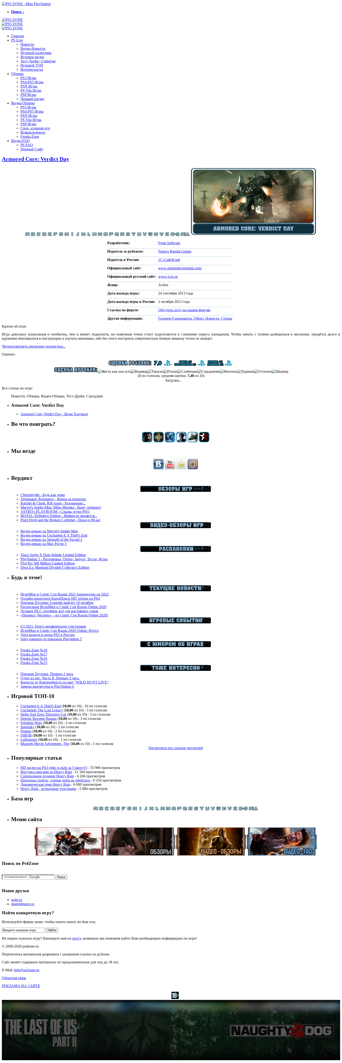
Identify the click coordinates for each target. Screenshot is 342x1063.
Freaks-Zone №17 (33, 654)
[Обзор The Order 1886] (158, 441)
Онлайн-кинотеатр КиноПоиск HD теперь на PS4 (60, 598)
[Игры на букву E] (49, 235)
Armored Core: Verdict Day (35, 159)
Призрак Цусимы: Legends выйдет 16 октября (56, 603)
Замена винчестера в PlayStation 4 (47, 686)
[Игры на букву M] (94, 235)
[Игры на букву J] (77, 235)
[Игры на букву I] (72, 235)
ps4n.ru (16, 900)
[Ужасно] (156, 371)
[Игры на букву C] (38, 235)
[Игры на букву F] (55, 235)
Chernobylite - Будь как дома (42, 495)
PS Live (17, 40)
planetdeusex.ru (22, 904)
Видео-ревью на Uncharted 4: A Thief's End (53, 535)
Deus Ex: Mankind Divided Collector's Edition (54, 567)
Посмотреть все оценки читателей (175, 748)
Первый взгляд (32, 99)
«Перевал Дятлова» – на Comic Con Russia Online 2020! (64, 615)
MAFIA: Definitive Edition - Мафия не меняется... (58, 516)
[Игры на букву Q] (116, 235)
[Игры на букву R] (122, 235)
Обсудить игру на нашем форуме (184, 310)
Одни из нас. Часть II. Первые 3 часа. (50, 678)
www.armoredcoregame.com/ (180, 268)
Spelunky (27, 727)
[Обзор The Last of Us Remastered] (147, 441)
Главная (17, 36)
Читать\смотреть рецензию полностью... (34, 346)
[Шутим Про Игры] (175, 646)
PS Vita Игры (30, 90)
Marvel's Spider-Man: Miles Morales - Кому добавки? (60, 507)
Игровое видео (32, 57)
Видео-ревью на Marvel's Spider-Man (49, 531)
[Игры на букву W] (150, 235)
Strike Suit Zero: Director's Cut (43, 714)
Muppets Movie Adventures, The (44, 744)
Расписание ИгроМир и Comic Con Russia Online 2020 (63, 607)
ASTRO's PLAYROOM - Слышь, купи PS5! (55, 512)
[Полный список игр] (185, 235)
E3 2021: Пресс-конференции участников (53, 626)
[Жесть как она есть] (114, 371)
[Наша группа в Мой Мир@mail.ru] (193, 468)
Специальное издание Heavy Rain (47, 776)
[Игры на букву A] (27, 235)
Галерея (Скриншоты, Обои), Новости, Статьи (195, 318)
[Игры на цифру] (175, 235)
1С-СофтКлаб (169, 260)
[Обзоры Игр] (175, 491)
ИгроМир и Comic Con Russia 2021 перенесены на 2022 (64, 594)
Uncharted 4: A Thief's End (40, 706)
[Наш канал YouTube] (170, 468)
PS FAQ (26, 145)
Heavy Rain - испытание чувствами (48, 789)
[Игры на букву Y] (161, 235)
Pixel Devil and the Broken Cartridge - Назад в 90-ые (60, 520)
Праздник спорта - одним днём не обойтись (55, 780)
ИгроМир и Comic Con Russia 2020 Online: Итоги (59, 631)
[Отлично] (263, 371)
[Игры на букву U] (139, 235)
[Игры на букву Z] (167, 235)
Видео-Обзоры (23, 103)
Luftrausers (28, 739)
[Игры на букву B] (33, 235)
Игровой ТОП (31, 65)
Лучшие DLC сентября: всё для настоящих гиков (59, 611)
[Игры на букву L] (89, 235)
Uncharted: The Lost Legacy (41, 710)
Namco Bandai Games (174, 251)
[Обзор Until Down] (170, 441)
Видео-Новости (32, 49)
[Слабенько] (187, 371)
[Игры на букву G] (61, 235)
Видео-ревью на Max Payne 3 (43, 544)
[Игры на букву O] (105, 235)
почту (76, 938)
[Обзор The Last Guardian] (193, 441)
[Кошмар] (139, 371)
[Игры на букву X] (156, 235)
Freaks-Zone (29, 137)
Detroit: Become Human (38, 719)
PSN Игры (28, 86)
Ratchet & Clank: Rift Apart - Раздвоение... (53, 503)
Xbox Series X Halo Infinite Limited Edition (53, 555)
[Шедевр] (280, 371)
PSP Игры (28, 95)
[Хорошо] (246, 371)
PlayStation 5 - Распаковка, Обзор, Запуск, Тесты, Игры (63, 559)
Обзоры (17, 74)
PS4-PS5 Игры (32, 82)
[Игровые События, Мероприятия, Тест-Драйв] (175, 622)
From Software (169, 243)
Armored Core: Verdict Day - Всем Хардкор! (54, 414)
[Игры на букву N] (100, 235)
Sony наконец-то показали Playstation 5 (51, 639)
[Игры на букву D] (44, 235)
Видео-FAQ (20, 141)
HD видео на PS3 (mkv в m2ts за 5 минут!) (53, 768)
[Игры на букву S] (128, 235)
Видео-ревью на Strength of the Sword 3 (51, 540)
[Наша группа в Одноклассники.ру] (181, 468)
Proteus (25, 731)
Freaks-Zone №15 (33, 663)
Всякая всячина (32, 132)
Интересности (31, 69)
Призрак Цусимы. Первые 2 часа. (47, 674)
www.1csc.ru (168, 276)
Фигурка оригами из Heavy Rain (46, 772)
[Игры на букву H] (66, 235)
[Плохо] (170, 371)
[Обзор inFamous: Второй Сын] (204, 441)
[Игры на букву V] (144, 235)
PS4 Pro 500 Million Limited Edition (47, 563)
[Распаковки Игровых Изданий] (175, 551)
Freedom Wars (31, 723)
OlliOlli (26, 735)
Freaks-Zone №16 (33, 658)
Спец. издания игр (35, 128)
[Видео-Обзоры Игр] (175, 527)
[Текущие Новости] (175, 590)
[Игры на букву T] (133, 235)
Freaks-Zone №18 (33, 650)
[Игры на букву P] (111, 235)
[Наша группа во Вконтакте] (158, 468)
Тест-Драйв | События (37, 61)
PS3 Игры (28, 78)
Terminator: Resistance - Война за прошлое (53, 499)
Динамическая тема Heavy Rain (45, 784)
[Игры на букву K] (83, 235)
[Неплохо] (229, 371)
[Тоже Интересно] (175, 670)
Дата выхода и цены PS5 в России (47, 635)
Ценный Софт (31, 149)
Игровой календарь (35, 53)
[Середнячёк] (209, 371)
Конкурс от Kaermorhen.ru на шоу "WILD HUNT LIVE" (64, 682)
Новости (27, 44)
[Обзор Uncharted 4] (181, 441)
